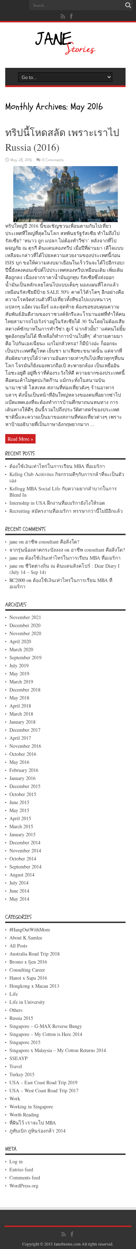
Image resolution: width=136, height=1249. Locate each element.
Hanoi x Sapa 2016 (28, 977)
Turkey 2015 (22, 1074)
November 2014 (25, 850)
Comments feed (24, 1177)
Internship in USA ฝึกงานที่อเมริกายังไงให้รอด (57, 502)
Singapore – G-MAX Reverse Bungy (45, 1026)
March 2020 (21, 649)
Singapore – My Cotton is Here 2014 (45, 1034)
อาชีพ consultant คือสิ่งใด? (52, 541)
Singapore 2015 (24, 1042)
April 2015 (20, 818)
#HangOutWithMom (29, 929)
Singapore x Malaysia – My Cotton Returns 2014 (57, 1050)
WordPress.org (23, 1185)
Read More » (20, 438)
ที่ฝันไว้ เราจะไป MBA (32, 1122)
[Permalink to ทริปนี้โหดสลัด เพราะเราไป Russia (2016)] (65, 220)
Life (13, 994)
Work (14, 1098)
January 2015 (22, 834)
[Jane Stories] (65, 52)
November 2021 (25, 617)
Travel (15, 1066)
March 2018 (21, 713)
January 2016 (22, 778)
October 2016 (22, 754)
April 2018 (20, 705)
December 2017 (24, 729)
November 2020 (25, 633)
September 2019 (25, 657)
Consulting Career (27, 969)
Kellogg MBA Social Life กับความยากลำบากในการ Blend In (63, 491)
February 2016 (23, 770)
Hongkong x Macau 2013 (34, 985)
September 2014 (25, 866)
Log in (16, 1161)
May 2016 (19, 762)
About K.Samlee (25, 937)
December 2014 (24, 842)
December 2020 (24, 625)
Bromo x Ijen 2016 (28, 961)
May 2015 (19, 810)
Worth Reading (24, 1114)
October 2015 (22, 794)
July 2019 (19, 665)
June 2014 (19, 890)
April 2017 (20, 738)
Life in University (27, 1002)
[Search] (128, 5)
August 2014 (22, 874)
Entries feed (21, 1169)
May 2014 (19, 898)
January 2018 (22, 721)
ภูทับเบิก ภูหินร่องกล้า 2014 (37, 1130)
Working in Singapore (31, 1106)
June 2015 (19, 802)
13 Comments (52, 160)
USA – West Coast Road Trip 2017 (43, 1090)
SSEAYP (18, 1058)
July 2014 (19, 882)
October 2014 (22, 858)
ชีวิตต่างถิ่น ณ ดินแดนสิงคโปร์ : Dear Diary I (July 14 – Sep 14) (64, 568)
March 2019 (21, 681)
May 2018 (19, 697)
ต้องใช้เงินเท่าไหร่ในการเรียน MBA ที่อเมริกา (57, 466)
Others (15, 1010)
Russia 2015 (21, 1018)
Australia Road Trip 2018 (34, 953)
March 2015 (21, 826)
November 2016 (25, 746)
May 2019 (19, 673)
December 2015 (24, 786)
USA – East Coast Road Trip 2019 (43, 1082)
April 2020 (20, 641)
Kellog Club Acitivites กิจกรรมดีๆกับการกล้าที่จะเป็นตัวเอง (66, 477)
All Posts (18, 945)
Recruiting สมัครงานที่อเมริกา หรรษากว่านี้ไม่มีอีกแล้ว (66, 511)
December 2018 (24, 689)
